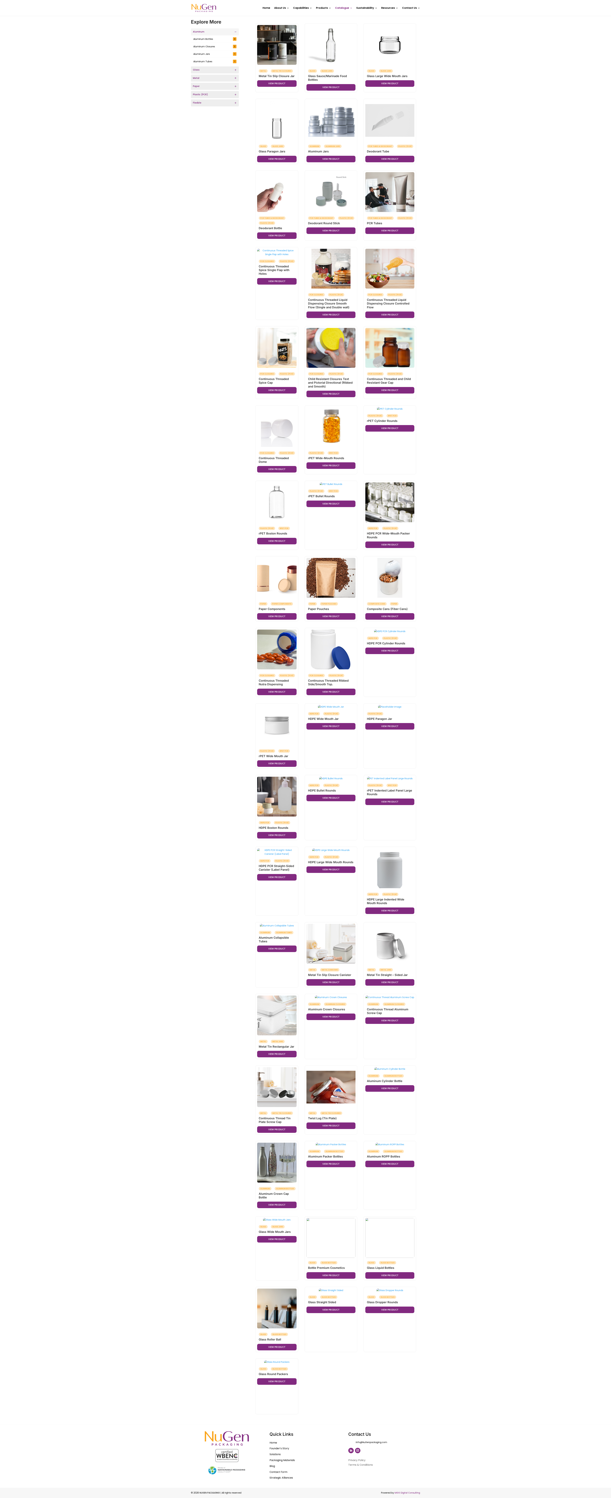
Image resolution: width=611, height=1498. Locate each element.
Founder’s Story (279, 1448)
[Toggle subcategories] (235, 32)
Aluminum (198, 31)
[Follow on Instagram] (357, 1450)
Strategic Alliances (281, 1478)
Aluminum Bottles (214, 39)
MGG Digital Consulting (407, 1492)
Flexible (197, 102)
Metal (196, 78)
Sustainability (365, 8)
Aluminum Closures (214, 46)
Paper (196, 86)
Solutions (275, 1454)
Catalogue (342, 8)
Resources (388, 8)
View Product (276, 83)
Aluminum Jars (214, 54)
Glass (196, 69)
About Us (280, 8)
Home (266, 8)
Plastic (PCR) (200, 94)
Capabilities (301, 8)
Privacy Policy (356, 1460)
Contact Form (278, 1472)
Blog (272, 1466)
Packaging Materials (282, 1460)
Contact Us (409, 8)
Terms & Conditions (360, 1465)
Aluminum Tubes (214, 61)
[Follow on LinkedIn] (351, 1450)
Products (322, 8)
